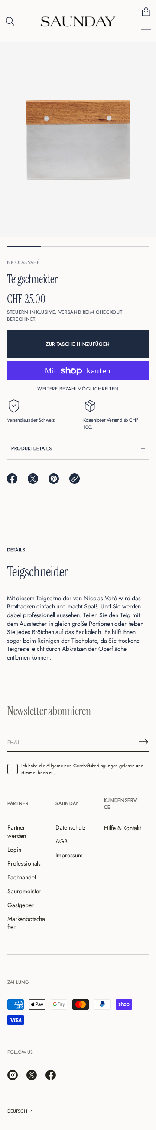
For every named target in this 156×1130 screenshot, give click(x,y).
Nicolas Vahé (23, 262)
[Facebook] (50, 1075)
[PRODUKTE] (146, 30)
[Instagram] (12, 1075)
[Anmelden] (143, 742)
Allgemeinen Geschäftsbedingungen (82, 765)
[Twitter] (31, 1075)
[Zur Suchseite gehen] (10, 21)
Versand (69, 312)
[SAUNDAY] (78, 21)
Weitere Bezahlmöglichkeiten (78, 388)
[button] (10, 21)
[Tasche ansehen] (146, 11)
